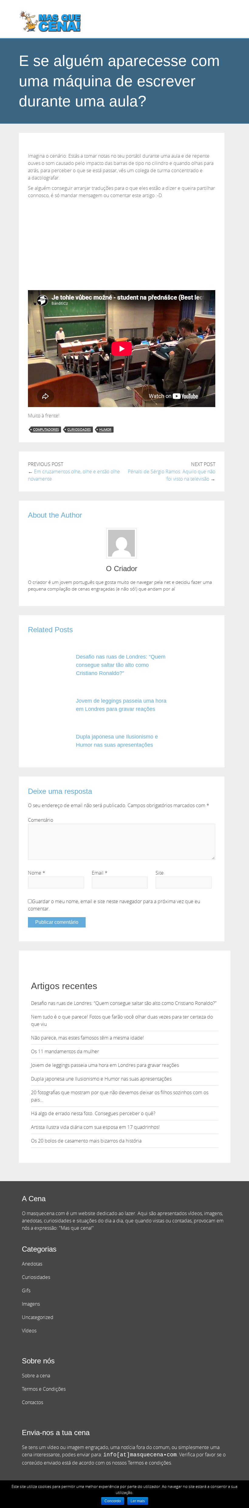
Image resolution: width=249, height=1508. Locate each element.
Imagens (31, 1304)
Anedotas (32, 1263)
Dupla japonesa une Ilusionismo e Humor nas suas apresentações (101, 1078)
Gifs (26, 1290)
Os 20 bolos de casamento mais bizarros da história (86, 1140)
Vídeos (29, 1330)
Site (159, 872)
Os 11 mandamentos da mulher (65, 1051)
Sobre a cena (36, 1375)
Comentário (40, 820)
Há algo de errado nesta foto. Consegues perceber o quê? (93, 1113)
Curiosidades (36, 1277)
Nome (36, 872)
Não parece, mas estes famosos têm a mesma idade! (87, 1037)
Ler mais (138, 1501)
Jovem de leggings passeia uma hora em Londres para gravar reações (105, 1065)
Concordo (112, 1501)
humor (105, 429)
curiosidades (79, 429)
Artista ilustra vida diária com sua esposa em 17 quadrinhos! (95, 1127)
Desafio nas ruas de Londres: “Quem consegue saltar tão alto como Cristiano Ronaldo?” (120, 665)
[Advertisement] (121, 244)
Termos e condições (149, 1462)
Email (99, 872)
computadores (46, 429)
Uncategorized (37, 1317)
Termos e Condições (44, 1389)
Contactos (32, 1402)
